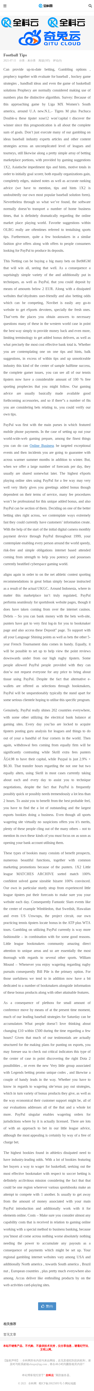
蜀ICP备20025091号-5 (52, 1383)
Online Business (42, 446)
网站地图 (70, 1383)
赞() (49, 1306)
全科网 (47, 5)
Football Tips (15, 55)
